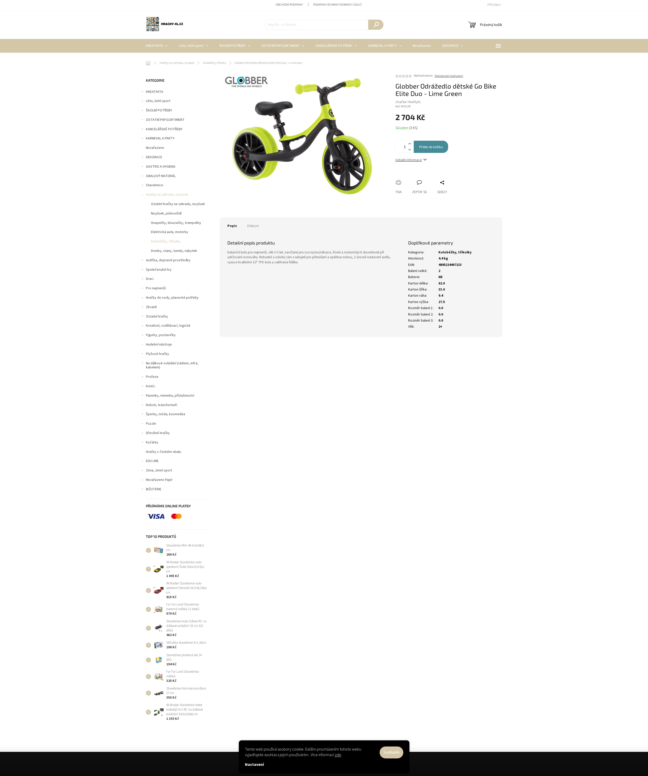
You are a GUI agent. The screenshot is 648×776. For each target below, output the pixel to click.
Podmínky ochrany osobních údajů (337, 5)
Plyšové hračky (157, 353)
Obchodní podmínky (289, 5)
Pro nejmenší (156, 288)
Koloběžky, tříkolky (166, 241)
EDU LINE (152, 461)
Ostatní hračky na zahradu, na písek (178, 204)
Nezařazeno (155, 147)
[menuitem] (156, 46)
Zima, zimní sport (159, 470)
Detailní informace (408, 160)
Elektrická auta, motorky (169, 232)
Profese (152, 376)
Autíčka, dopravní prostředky (168, 260)
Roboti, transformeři (161, 405)
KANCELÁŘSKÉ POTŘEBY (164, 129)
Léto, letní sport (158, 101)
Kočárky (152, 442)
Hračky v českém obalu (163, 451)
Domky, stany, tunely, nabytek (174, 250)
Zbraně (151, 307)
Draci (150, 278)
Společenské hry (159, 269)
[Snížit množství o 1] (409, 150)
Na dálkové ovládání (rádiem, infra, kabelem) (172, 365)
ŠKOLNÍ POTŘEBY (159, 110)
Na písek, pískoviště (166, 213)
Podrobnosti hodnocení (449, 76)
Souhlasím (391, 752)
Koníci (150, 386)
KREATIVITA (154, 91)
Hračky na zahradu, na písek (167, 194)
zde (338, 755)
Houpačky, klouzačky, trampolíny (176, 222)
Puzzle (151, 423)
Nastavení (254, 764)
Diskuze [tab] (253, 225)
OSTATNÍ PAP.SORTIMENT (165, 119)
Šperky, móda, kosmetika (165, 414)
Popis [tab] (232, 225)
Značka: (408, 102)
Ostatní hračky (157, 316)
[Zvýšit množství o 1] (409, 144)
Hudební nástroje (159, 344)
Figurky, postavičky (161, 335)
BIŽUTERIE (153, 489)
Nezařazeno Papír (159, 479)
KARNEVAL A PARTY (160, 138)
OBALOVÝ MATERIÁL (161, 176)
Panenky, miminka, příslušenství (170, 395)
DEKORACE (154, 157)
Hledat (375, 25)
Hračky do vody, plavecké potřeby (172, 297)
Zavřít (426, 177)
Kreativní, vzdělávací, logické (168, 325)
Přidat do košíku (431, 147)
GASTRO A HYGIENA (160, 166)
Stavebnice (154, 185)
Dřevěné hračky (158, 433)
